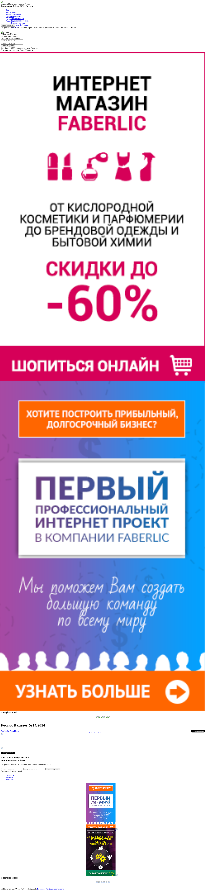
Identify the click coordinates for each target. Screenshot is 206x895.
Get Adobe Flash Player (10, 731)
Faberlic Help (11, 19)
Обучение (10, 17)
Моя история (11, 12)
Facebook (9, 777)
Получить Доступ (8, 46)
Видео (13, 21)
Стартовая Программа (19, 21)
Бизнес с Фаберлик (13, 14)
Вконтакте (10, 775)
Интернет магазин (17, 23)
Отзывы (9, 21)
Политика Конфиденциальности (50, 889)
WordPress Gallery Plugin (95, 732)
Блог (8, 10)
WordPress (10, 780)
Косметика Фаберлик (19, 25)
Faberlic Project (16, 17)
